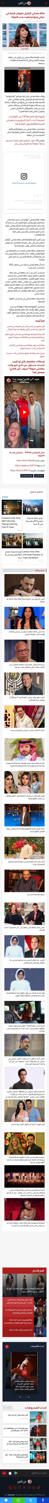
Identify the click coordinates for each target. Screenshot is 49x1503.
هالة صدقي (39, 476)
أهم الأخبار (38, 1270)
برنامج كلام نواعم (27, 476)
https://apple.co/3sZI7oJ (26, 465)
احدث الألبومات (37, 1346)
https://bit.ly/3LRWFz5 (20, 470)
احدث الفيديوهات (26, 1407)
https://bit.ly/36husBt (26, 460)
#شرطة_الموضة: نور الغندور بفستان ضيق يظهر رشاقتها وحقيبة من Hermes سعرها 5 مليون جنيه (25, 337)
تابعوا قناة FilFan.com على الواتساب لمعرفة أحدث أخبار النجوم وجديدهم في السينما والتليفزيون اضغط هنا (25, 120)
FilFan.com (40, 1495)
